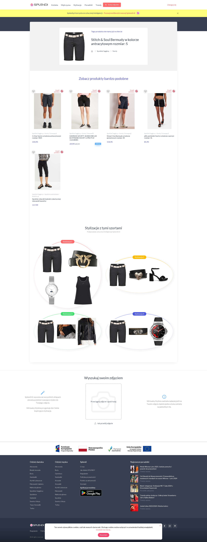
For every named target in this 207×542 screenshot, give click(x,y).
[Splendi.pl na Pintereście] (175, 526)
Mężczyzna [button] (65, 5)
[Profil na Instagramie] (170, 526)
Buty (31, 474)
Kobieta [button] (54, 5)
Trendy (98, 5)
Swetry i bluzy (35, 501)
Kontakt (83, 484)
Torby (32, 508)
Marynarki (58, 491)
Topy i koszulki (35, 505)
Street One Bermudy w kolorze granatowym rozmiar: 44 (118, 137)
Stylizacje (77, 5)
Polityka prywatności (88, 477)
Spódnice (33, 494)
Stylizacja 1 (67, 241)
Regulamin (84, 474)
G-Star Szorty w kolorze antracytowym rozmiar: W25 (46, 137)
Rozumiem (103, 535)
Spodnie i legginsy (36, 491)
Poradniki (89, 5)
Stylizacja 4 (139, 314)
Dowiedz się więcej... (103, 530)
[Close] (178, 13)
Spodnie (58, 498)
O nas (82, 467)
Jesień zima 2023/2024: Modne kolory (154, 506)
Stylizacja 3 (67, 314)
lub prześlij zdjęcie (105, 423)
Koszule (58, 481)
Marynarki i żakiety (36, 484)
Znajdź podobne (57, 91)
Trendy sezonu (145, 471)
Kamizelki (33, 477)
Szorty (115, 51)
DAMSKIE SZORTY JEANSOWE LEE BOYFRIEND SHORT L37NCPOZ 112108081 (83, 138)
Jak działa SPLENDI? (87, 470)
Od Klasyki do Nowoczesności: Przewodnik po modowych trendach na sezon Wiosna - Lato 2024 (158, 477)
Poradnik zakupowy (147, 491)
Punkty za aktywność (88, 481)
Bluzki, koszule (35, 470)
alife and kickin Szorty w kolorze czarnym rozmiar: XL (159, 137)
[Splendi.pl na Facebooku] (164, 526)
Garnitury (58, 474)
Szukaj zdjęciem (113, 5)
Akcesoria (33, 467)
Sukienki (33, 498)
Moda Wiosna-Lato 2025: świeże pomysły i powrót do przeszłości (156, 468)
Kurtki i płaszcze (36, 481)
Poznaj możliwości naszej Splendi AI (119, 13)
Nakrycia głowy (35, 487)
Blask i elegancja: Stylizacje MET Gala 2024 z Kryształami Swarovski (156, 487)
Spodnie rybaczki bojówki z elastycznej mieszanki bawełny (46, 200)
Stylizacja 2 (139, 257)
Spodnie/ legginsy (103, 51)
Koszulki (58, 484)
